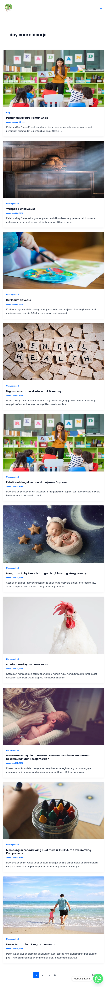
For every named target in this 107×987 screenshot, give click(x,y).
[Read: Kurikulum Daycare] (53, 260)
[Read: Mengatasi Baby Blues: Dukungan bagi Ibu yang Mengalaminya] (53, 534)
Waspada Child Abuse (20, 209)
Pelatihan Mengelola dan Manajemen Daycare (36, 482)
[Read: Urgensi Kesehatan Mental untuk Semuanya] (53, 351)
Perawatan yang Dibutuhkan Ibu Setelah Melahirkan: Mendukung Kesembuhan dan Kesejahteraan (48, 757)
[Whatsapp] (98, 979)
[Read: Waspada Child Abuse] (53, 169)
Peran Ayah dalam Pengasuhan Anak (30, 944)
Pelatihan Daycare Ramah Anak (27, 117)
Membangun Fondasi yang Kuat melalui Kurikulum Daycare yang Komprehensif (48, 851)
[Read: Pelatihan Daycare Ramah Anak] (53, 78)
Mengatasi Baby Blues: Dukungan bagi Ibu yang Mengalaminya (47, 573)
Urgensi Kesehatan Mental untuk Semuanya (34, 391)
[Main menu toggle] (101, 8)
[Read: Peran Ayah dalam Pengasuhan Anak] (53, 905)
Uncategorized (12, 204)
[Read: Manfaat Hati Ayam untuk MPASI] (53, 625)
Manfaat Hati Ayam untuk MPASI (27, 664)
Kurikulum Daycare (18, 300)
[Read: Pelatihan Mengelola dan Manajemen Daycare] (53, 442)
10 (55, 974)
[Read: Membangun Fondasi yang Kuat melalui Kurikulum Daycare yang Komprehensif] (53, 810)
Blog (8, 113)
